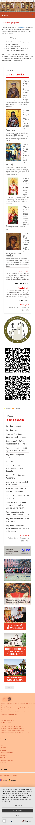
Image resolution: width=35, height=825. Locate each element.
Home (2, 745)
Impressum (3, 763)
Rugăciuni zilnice (15, 419)
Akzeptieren (17, 810)
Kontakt (2, 757)
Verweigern (17, 806)
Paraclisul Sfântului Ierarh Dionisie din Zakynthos (16, 490)
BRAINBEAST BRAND (21, 733)
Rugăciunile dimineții (13, 426)
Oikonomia (3, 755)
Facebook (9, 688)
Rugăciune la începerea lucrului (15, 456)
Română (21, 27)
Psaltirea (9, 461)
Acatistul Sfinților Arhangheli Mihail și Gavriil (17, 483)
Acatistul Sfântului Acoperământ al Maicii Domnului (14, 468)
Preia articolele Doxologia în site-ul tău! (18, 308)
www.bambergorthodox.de (16, 731)
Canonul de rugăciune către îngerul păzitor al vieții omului (17, 449)
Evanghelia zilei (23, 288)
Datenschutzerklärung (6, 760)
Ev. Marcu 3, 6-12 (24, 300)
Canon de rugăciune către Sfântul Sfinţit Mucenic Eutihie (17, 513)
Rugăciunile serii (12, 430)
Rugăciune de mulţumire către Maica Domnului (17, 520)
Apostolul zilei (23, 271)
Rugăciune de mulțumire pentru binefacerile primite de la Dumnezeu (17, 528)
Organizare (3, 750)
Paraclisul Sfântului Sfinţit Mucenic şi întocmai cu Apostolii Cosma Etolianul (16, 505)
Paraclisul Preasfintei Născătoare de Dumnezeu (16, 435)
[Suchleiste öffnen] (32, 15)
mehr (17, 816)
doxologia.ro (24, 304)
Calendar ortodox (15, 74)
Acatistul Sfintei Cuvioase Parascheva (15, 476)
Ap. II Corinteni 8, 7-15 (22, 283)
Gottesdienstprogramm (6, 752)
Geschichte (3, 747)
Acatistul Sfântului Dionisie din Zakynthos (17, 497)
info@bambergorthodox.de (16, 728)
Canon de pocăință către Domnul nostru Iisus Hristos (16, 442)
